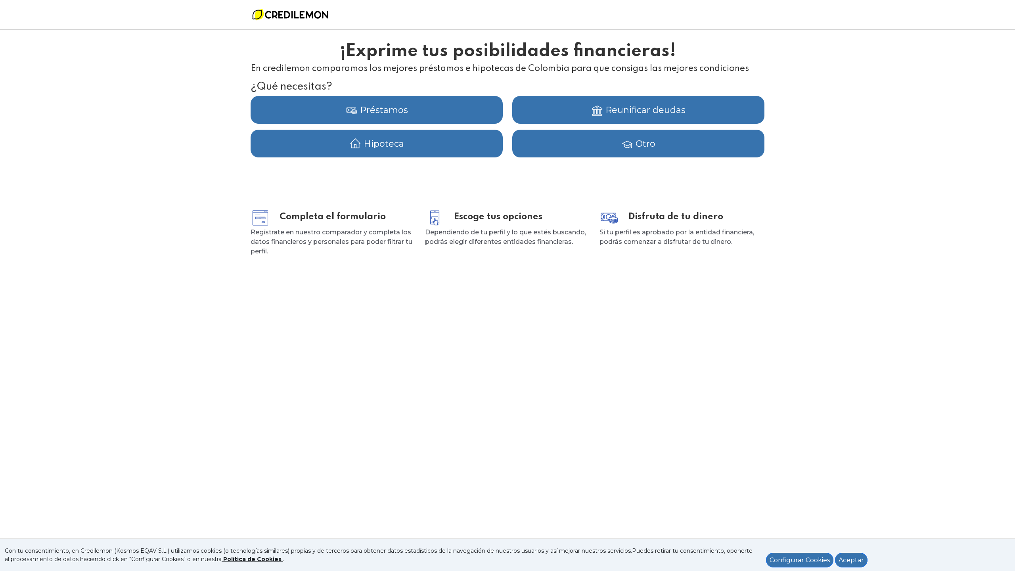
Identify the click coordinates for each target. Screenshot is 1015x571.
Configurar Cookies (800, 560)
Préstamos (383, 110)
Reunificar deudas (644, 110)
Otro (644, 143)
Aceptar (851, 560)
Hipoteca (382, 143)
